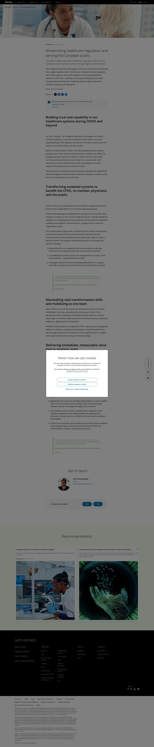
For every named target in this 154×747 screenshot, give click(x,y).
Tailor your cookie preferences (77, 389)
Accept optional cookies (77, 380)
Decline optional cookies (77, 384)
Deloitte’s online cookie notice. (77, 371)
